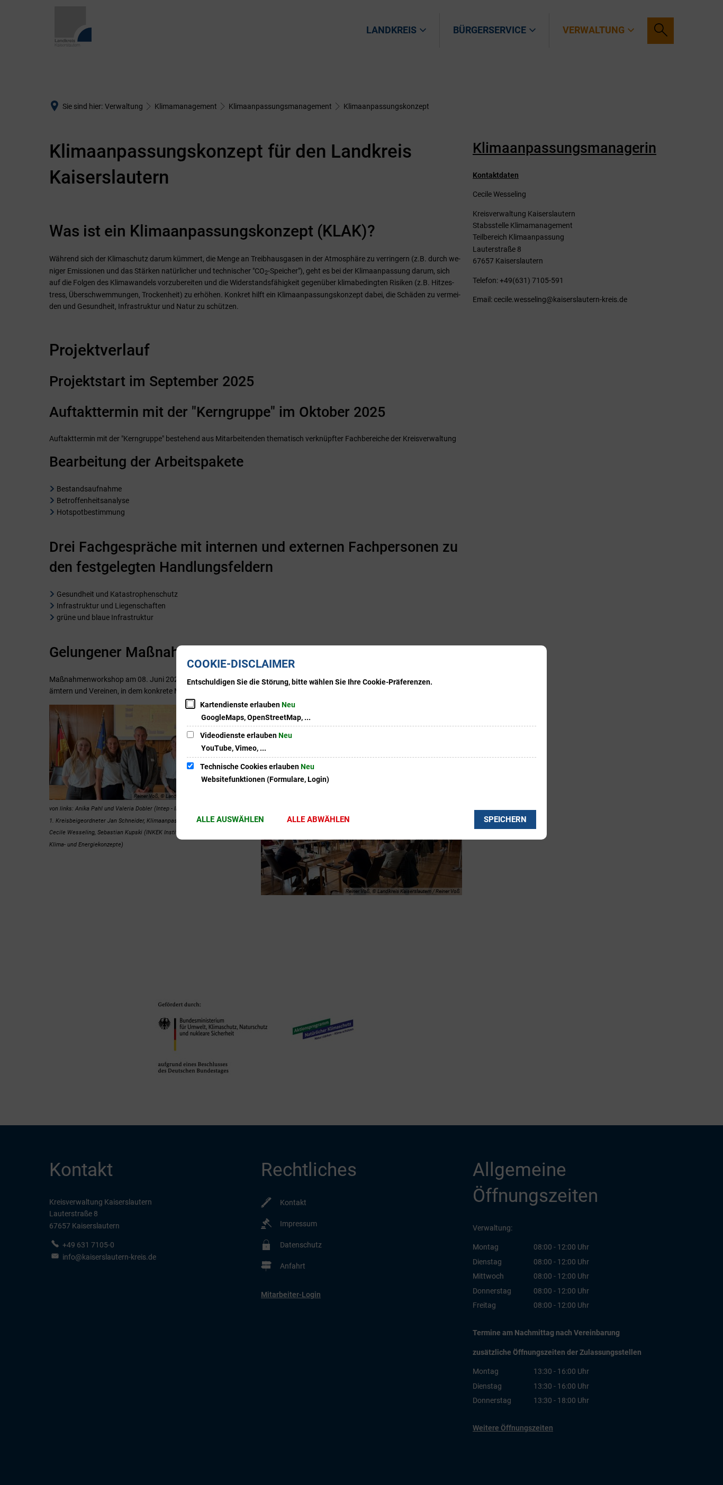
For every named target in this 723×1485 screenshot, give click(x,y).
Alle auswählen (230, 819)
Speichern (505, 819)
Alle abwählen (318, 819)
